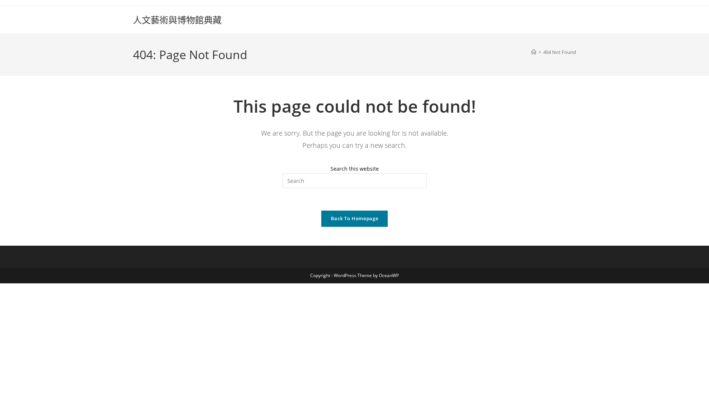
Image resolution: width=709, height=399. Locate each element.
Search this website (354, 168)
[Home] (533, 52)
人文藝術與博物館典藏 (177, 20)
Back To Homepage (354, 218)
